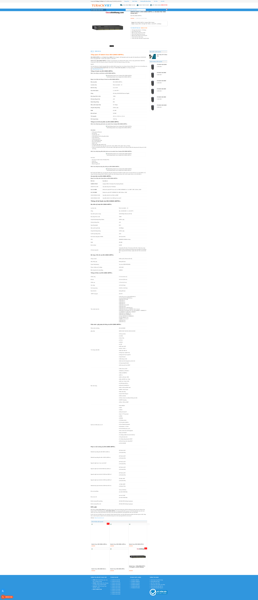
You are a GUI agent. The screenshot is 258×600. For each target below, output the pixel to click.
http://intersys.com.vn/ (98, 69)
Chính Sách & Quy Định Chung (157, 579)
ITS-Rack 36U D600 (161, 88)
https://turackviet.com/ (99, 517)
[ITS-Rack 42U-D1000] (152, 67)
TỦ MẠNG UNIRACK (135, 579)
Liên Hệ (162, 1)
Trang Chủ (126, 1)
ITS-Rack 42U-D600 (161, 80)
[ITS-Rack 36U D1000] (152, 107)
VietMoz (110, 599)
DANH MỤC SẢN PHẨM (98, 9)
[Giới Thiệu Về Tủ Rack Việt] (152, 56)
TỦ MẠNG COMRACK (135, 581)
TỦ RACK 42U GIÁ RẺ (115, 594)
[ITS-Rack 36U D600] (152, 91)
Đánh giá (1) (98, 51)
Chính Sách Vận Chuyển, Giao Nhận (158, 584)
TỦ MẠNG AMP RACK (135, 586)
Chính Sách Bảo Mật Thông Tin (157, 587)
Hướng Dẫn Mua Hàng (145, 1)
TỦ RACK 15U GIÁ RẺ (115, 586)
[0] (166, 10)
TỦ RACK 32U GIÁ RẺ (115, 590)
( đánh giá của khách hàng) (141, 18)
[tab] (92, 51)
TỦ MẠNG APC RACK (135, 587)
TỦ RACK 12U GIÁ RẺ (115, 584)
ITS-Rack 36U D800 (161, 97)
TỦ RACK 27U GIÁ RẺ (115, 589)
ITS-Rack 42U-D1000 (162, 64)
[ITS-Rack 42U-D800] (152, 75)
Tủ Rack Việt (100, 599)
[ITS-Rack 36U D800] (152, 99)
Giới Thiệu (134, 1)
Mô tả (92, 51)
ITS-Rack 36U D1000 (161, 105)
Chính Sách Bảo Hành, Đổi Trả (157, 586)
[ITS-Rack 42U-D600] (152, 83)
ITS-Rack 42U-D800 (161, 72)
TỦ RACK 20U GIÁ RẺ (115, 587)
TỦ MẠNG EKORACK (135, 584)
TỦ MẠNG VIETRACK (135, 583)
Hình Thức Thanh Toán (155, 583)
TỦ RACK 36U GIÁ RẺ (115, 592)
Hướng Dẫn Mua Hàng (155, 581)
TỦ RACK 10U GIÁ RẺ (115, 583)
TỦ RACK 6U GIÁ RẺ (115, 579)
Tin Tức (155, 1)
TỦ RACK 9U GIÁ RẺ (115, 581)
